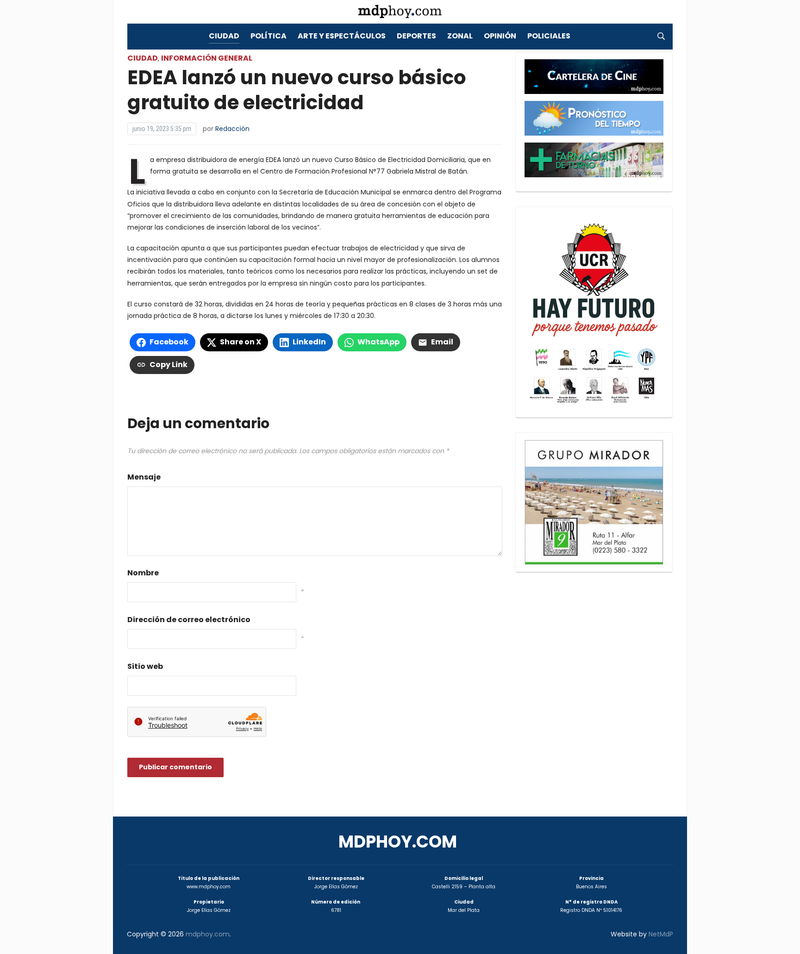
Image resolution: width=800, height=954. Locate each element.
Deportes (416, 36)
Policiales (548, 36)
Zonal (460, 36)
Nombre (143, 572)
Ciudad (224, 36)
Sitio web (145, 666)
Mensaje (144, 477)
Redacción (232, 128)
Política (268, 36)
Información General (206, 58)
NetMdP (661, 934)
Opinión (500, 36)
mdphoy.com (397, 842)
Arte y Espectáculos (342, 36)
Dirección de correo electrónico (188, 619)
